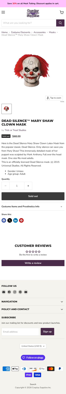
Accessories (40, 32)
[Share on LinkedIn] (15, 220)
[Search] (60, 22)
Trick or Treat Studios (15, 130)
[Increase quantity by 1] (28, 186)
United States (31, 346)
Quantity (6, 179)
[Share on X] (9, 220)
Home (5, 32)
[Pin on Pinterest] (21, 220)
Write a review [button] (33, 263)
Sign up (47, 331)
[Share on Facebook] (4, 220)
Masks (52, 32)
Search (33, 384)
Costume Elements (20, 32)
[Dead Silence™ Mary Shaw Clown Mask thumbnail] (7, 109)
